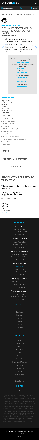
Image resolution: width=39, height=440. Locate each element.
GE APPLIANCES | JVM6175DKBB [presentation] (10, 201)
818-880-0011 (22, 73)
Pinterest (20, 324)
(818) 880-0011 (19, 247)
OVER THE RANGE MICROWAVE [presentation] (9, 198)
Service (19, 378)
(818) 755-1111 (19, 235)
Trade (19, 352)
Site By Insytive (19, 436)
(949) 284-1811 (19, 275)
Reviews (19, 356)
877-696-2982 (23, 62)
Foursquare (19, 327)
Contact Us (19, 359)
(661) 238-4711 (19, 260)
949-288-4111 (22, 86)
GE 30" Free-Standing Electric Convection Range (16, 30)
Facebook (19, 312)
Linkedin (19, 331)
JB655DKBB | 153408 (8, 36)
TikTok (19, 318)
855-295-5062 (17, 408)
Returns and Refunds (19, 362)
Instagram (19, 315)
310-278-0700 (23, 82)
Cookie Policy (19, 368)
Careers (19, 371)
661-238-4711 (22, 91)
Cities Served (19, 381)
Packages (19, 349)
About (19, 340)
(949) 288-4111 (19, 299)
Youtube (19, 321)
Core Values (19, 343)
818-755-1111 (22, 68)
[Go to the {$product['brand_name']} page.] (4, 20)
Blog (19, 390)
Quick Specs (7, 97)
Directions (19, 266)
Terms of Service (19, 374)
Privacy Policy (19, 365)
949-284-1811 (22, 77)
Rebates (19, 346)
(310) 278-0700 (19, 287)
